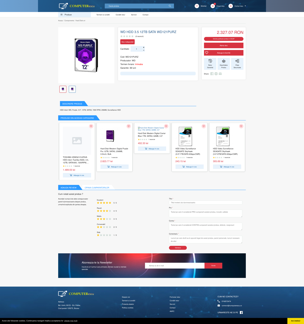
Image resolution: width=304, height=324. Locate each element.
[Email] (220, 74)
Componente (69, 20)
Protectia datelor (128, 304)
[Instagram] (216, 74)
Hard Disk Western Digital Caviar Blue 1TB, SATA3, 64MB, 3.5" (152, 134)
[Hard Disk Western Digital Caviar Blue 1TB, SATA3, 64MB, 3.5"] (152, 129)
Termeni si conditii (103, 14)
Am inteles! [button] (295, 321)
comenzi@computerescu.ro (232, 305)
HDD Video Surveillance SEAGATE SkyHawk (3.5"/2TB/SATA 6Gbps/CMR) (225, 151)
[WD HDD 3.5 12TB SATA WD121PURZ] (86, 55)
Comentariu (173, 234)
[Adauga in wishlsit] (91, 126)
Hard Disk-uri (80, 20)
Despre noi (126, 297)
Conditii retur (120, 14)
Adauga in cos (79, 175)
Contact (145, 14)
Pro (170, 207)
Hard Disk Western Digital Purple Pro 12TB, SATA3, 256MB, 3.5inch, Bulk (114, 151)
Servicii (134, 14)
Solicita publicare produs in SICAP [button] (224, 39)
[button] (170, 6)
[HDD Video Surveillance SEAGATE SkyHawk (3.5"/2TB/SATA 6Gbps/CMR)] (227, 136)
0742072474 (226, 301)
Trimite (213, 265)
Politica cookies (127, 307)
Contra (171, 220)
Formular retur (175, 297)
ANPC (172, 311)
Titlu (170, 198)
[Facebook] (211, 74)
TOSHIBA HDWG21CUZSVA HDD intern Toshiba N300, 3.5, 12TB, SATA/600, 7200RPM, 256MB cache (76, 160)
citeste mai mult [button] (70, 321)
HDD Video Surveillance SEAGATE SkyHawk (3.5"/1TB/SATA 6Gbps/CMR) (188, 151)
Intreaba (139, 64)
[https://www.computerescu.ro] (76, 294)
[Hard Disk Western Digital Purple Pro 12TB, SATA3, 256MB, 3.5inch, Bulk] (114, 136)
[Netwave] (76, 6)
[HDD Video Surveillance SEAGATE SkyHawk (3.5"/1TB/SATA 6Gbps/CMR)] (190, 136)
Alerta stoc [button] (224, 45)
